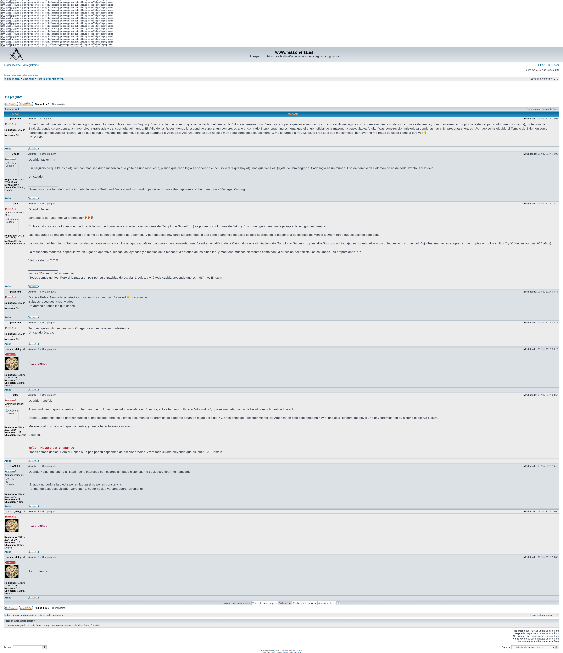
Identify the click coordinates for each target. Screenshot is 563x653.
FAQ (542, 65)
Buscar (554, 65)
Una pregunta (13, 97)
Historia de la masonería (50, 79)
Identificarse (13, 65)
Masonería (28, 79)
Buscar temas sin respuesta (14, 75)
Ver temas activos (31, 75)
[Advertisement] (57, 89)
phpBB (271, 650)
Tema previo (533, 109)
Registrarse (32, 65)
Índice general (12, 79)
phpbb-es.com (297, 652)
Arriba (7, 148)
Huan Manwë (283, 652)
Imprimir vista (12, 109)
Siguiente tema (550, 109)
